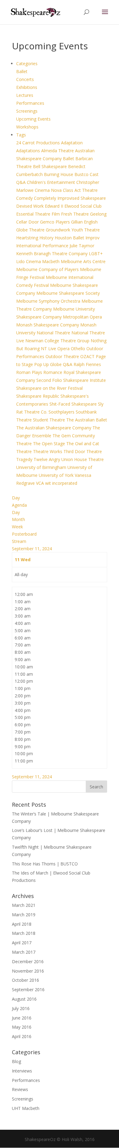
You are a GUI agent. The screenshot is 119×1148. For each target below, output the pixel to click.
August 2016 (24, 999)
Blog (16, 1061)
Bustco (82, 174)
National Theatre (54, 333)
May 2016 (21, 1027)
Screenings (27, 111)
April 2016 (21, 1036)
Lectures (24, 95)
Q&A (68, 364)
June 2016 (21, 1018)
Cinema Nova (49, 190)
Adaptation (72, 143)
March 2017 (23, 952)
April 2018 (21, 924)
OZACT (88, 356)
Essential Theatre (34, 214)
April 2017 (21, 943)
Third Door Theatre (82, 451)
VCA (40, 483)
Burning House (59, 174)
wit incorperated (61, 483)
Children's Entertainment (51, 182)
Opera (64, 348)
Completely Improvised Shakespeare (70, 198)
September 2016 (28, 989)
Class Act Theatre (80, 190)
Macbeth (51, 261)
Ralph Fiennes (87, 364)
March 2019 (23, 914)
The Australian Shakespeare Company (54, 428)
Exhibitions (26, 87)
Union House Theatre (82, 459)
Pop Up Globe (48, 364)
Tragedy (25, 459)
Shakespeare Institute (84, 380)
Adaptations (28, 150)
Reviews (20, 1089)
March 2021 (23, 905)
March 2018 (23, 933)
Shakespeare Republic (38, 396)
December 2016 (28, 961)
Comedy (25, 198)
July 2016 (21, 1008)
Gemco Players (55, 222)
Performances (30, 103)
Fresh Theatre (75, 214)
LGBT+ (96, 253)
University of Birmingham (41, 467)
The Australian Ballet (86, 420)
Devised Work (30, 206)
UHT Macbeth (25, 1108)
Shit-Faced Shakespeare (73, 404)
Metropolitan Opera (82, 317)
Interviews (22, 1071)
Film (56, 214)
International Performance (43, 245)
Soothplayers (62, 412)
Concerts (25, 79)
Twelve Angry (47, 459)
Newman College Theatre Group (58, 340)
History (47, 238)
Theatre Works (48, 451)
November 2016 (28, 971)
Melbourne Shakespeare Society (68, 293)
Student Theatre (49, 420)
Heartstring (27, 238)
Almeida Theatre (58, 150)
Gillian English (84, 222)
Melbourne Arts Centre (83, 261)
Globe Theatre (31, 230)
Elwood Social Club (83, 206)
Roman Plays (29, 372)
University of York (57, 475)
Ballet (21, 71)
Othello (78, 348)
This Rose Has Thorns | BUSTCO (45, 864)
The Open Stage (49, 443)
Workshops (27, 127)
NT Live (49, 348)
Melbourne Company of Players (48, 269)
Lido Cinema (29, 261)
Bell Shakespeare (50, 166)
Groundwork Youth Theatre (73, 230)
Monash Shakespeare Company (48, 325)
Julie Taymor (82, 245)
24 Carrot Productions (38, 143)
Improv (92, 238)
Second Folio (49, 380)
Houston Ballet (70, 238)
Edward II (54, 206)
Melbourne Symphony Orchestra (48, 301)
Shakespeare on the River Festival (49, 388)
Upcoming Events (33, 119)
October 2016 (25, 980)
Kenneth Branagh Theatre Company (52, 253)
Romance (53, 372)
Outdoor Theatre (62, 356)
